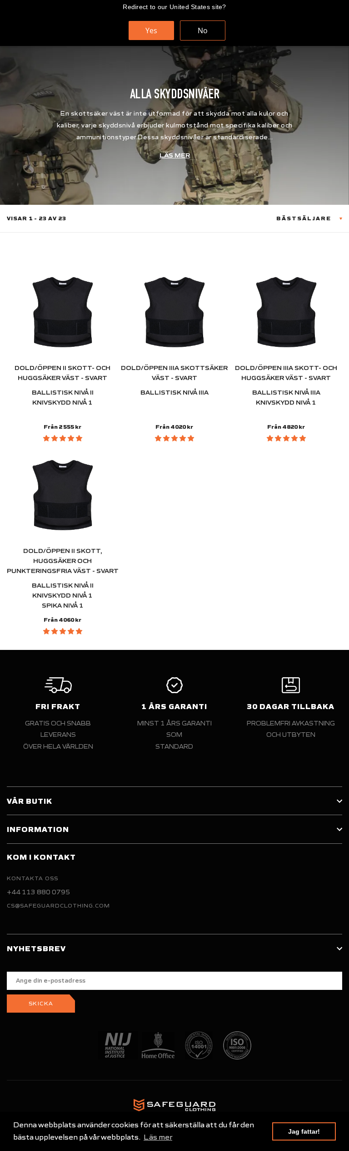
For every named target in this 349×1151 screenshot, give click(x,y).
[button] (62, 438)
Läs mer (175, 155)
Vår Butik (29, 801)
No (203, 30)
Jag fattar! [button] (304, 1131)
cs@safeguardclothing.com (58, 905)
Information (38, 829)
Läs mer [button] (158, 1136)
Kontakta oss (32, 878)
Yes (151, 30)
